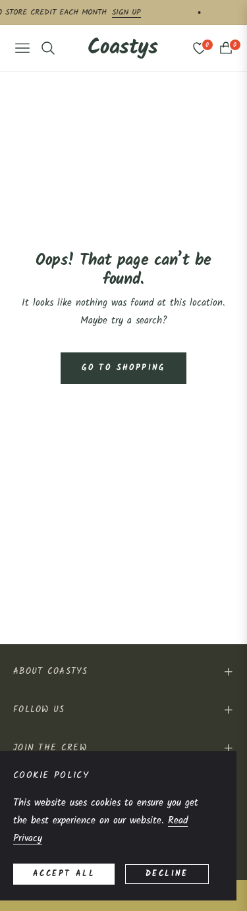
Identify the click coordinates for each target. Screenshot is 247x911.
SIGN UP (143, 12)
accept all (64, 874)
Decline (167, 874)
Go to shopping (123, 368)
